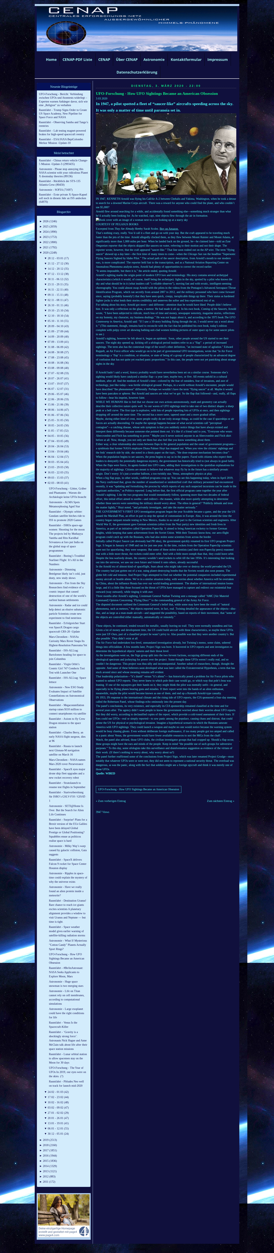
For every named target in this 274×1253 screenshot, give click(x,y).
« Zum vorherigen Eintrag (111, 801)
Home (51, 59)
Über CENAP (127, 59)
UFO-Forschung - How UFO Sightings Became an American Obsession (157, 93)
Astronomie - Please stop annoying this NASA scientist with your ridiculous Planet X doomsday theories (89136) (63, 173)
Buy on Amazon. (169, 228)
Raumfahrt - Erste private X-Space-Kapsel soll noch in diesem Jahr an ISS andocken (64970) (63, 198)
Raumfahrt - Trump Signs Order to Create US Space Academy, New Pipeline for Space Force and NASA (63, 114)
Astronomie (154, 59)
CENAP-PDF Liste (77, 59)
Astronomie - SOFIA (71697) (56, 189)
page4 (143, 1249)
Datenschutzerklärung (137, 72)
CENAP (104, 59)
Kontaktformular (186, 59)
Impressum (217, 59)
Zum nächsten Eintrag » (220, 801)
